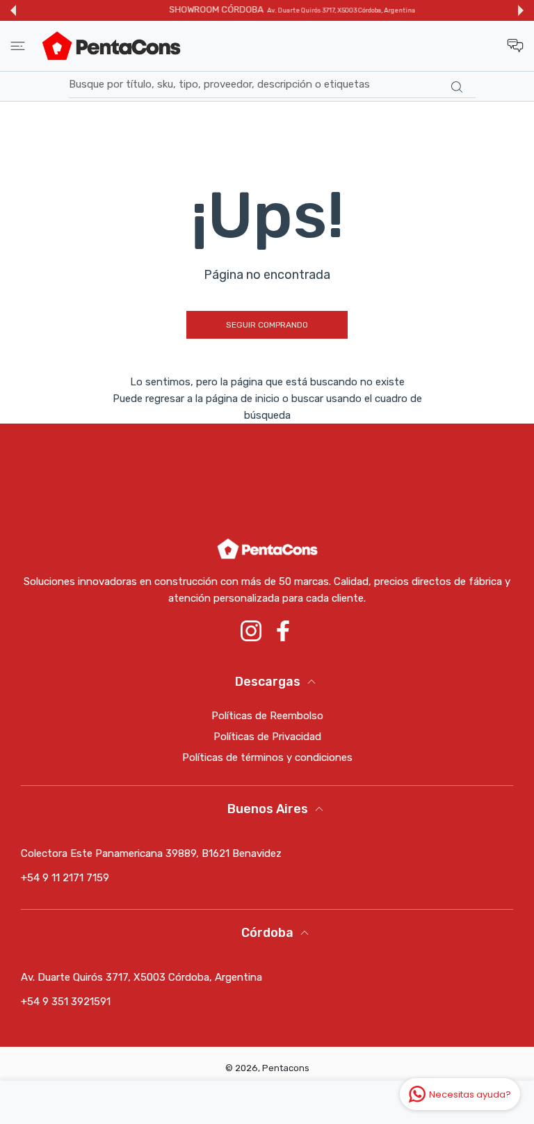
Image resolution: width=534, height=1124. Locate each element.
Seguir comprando (267, 325)
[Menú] (17, 45)
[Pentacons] (111, 46)
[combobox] (272, 85)
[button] (13, 10)
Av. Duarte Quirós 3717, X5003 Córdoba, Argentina (316, 10)
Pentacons (285, 1068)
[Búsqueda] (456, 87)
